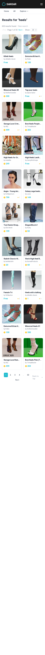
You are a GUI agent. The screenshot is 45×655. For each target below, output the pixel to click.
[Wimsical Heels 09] (11, 84)
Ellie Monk (9, 228)
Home (6, 11)
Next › (20, 30)
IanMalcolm (10, 261)
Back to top (35, 377)
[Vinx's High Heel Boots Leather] (33, 252)
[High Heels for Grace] (11, 151)
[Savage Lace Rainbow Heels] (11, 354)
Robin (29, 59)
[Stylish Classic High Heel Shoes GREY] (11, 252)
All (14, 11)
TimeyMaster (31, 126)
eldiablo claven (11, 59)
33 (28, 375)
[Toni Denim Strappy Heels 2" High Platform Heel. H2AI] (11, 219)
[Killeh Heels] (11, 50)
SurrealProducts (32, 261)
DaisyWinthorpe (32, 160)
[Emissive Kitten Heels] (33, 50)
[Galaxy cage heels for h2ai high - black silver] (33, 185)
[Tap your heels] (33, 84)
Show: (27, 30)
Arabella (8, 160)
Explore (23, 11)
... (23, 375)
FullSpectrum (10, 194)
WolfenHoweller (11, 93)
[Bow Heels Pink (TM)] (33, 354)
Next (17, 380)
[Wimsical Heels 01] (33, 320)
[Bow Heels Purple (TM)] (33, 117)
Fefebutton (9, 295)
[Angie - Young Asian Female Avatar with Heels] (11, 185)
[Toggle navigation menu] (41, 4)
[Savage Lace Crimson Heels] (11, 117)
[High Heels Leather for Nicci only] (33, 151)
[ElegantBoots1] (33, 219)
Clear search (23, 26)
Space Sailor (31, 93)
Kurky (29, 228)
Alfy (7, 126)
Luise (29, 194)
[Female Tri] (11, 286)
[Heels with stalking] (33, 286)
